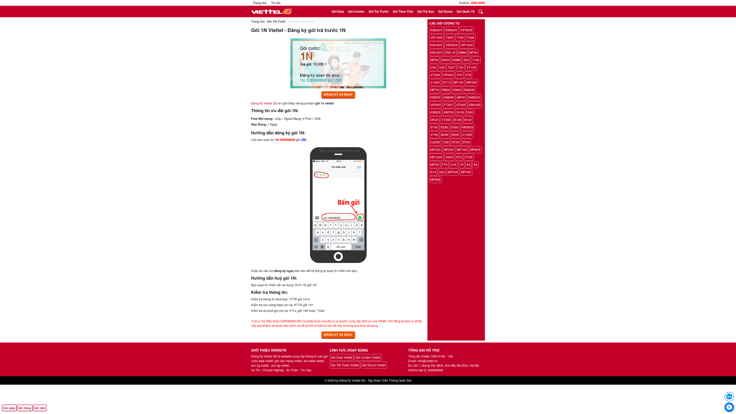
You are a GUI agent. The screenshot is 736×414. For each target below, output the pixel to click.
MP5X (434, 164)
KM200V (474, 97)
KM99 (457, 60)
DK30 (434, 119)
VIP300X (466, 30)
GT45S (461, 105)
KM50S (435, 112)
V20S (449, 157)
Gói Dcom (445, 11)
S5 (475, 164)
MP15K (458, 82)
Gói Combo (356, 11)
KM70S (449, 112)
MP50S (453, 172)
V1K (454, 164)
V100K (435, 82)
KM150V (436, 45)
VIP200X (451, 45)
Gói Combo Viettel (367, 357)
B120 (457, 119)
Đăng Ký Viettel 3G (264, 103)
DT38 (455, 142)
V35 (442, 67)
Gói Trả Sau (425, 11)
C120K (467, 134)
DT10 (446, 82)
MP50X (449, 149)
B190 (434, 127)
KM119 (450, 52)
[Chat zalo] (729, 397)
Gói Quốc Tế (466, 11)
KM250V (436, 30)
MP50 (434, 60)
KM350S (467, 127)
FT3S (469, 157)
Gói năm (39, 408)
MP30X (435, 149)
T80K (449, 37)
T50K (470, 37)
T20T (451, 67)
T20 (460, 67)
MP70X (462, 149)
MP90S (435, 179)
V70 (459, 75)
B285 (444, 127)
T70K (460, 37)
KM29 (446, 90)
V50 (433, 67)
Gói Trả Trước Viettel (345, 365)
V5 (461, 164)
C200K (435, 142)
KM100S (475, 105)
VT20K (435, 75)
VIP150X (467, 45)
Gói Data (338, 11)
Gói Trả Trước (379, 11)
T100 (475, 60)
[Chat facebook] (729, 407)
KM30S (435, 97)
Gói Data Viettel (341, 357)
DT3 (459, 157)
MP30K (472, 82)
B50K (455, 134)
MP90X (475, 149)
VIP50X (448, 75)
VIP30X (435, 105)
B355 (454, 127)
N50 (470, 112)
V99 (446, 142)
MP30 (473, 52)
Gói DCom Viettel (374, 365)
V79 (468, 75)
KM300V (451, 30)
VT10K (471, 67)
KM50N (449, 97)
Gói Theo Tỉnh (403, 11)
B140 (468, 119)
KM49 (457, 90)
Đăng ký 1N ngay (338, 94)
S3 (468, 164)
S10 (433, 172)
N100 (460, 112)
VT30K (446, 119)
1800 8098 (477, 3)
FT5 (445, 164)
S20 (442, 172)
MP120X (436, 157)
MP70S (466, 172)
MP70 (434, 90)
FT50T (448, 105)
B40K (445, 134)
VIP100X (436, 37)
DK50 (445, 60)
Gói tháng (24, 408)
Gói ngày (9, 408)
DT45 (466, 142)
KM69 (462, 52)
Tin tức (276, 3)
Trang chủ (260, 3)
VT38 (434, 134)
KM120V (436, 52)
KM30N (469, 90)
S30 (466, 60)
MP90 (461, 97)
